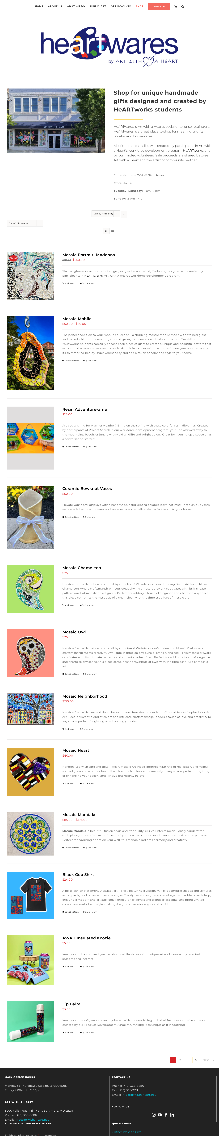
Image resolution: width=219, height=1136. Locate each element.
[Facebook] (166, 1115)
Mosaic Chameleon (81, 567)
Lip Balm (71, 1004)
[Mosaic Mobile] (30, 353)
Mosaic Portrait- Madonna (88, 255)
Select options (72, 360)
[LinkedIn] (172, 1115)
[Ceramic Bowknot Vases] (30, 517)
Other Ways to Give (127, 1132)
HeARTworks (193, 150)
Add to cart (71, 283)
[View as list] (113, 231)
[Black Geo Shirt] (30, 895)
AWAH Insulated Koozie (86, 938)
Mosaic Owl (74, 632)
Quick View (88, 283)
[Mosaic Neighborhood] (30, 709)
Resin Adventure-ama (84, 409)
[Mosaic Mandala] (30, 834)
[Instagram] (154, 1115)
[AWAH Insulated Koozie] (30, 960)
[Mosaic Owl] (30, 653)
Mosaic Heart (75, 750)
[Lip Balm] (30, 1021)
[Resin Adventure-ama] (30, 438)
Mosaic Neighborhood (84, 696)
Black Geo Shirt (78, 874)
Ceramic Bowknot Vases (87, 488)
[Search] (178, 6)
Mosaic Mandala (79, 814)
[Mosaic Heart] (30, 772)
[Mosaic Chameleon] (30, 589)
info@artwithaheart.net (32, 1119)
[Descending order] (124, 214)
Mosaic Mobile (77, 318)
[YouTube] (160, 1115)
